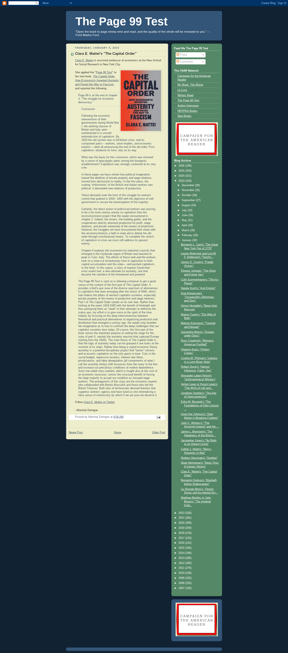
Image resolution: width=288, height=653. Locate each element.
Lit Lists (182, 90)
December (188, 185)
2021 (182, 517)
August (186, 205)
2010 (182, 573)
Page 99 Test (104, 72)
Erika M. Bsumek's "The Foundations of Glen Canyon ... (200, 405)
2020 (182, 522)
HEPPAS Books (187, 111)
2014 (182, 553)
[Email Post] (158, 417)
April (185, 225)
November (188, 190)
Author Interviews (188, 105)
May (185, 220)
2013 (182, 558)
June (185, 215)
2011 (182, 567)
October (187, 195)
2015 (182, 547)
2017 (182, 538)
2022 (182, 512)
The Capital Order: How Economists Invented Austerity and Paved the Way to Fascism (97, 80)
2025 (182, 170)
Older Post (158, 432)
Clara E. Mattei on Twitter (99, 402)
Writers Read (185, 95)
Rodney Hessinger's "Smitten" (199, 458)
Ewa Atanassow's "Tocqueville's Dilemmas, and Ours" (198, 297)
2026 (182, 165)
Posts (183, 54)
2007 (182, 588)
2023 (182, 180)
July (185, 210)
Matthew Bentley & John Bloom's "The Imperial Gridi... (196, 501)
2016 (182, 542)
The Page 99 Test (121, 21)
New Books (184, 116)
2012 (182, 563)
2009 (182, 578)
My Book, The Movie (190, 84)
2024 (182, 175)
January (187, 240)
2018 (182, 532)
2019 (182, 527)
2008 (182, 583)
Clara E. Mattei (84, 60)
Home (117, 432)
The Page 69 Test (188, 100)
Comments (186, 61)
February (187, 235)
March (186, 230)
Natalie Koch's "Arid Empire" (198, 288)
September (189, 200)
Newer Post (76, 432)
